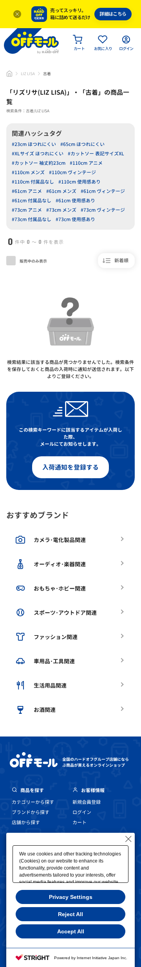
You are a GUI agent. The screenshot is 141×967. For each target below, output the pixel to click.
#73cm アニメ (27, 210)
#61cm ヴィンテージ (103, 191)
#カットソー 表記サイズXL (96, 153)
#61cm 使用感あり (75, 200)
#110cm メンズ (28, 172)
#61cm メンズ (61, 191)
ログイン (81, 812)
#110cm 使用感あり (79, 181)
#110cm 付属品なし (33, 181)
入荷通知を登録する (70, 467)
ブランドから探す (30, 812)
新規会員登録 (86, 802)
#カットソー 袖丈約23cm (38, 163)
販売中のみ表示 (33, 261)
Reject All (70, 914)
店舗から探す (26, 822)
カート (79, 822)
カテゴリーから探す (33, 802)
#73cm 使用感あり (75, 219)
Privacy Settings (70, 897)
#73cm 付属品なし (31, 219)
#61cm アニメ (27, 191)
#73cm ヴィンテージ (103, 210)
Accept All (70, 931)
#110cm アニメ (86, 163)
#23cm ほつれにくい (34, 144)
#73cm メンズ (61, 210)
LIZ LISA (28, 73)
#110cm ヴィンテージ (72, 172)
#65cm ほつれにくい (82, 144)
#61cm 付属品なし (31, 200)
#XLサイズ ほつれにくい (37, 153)
